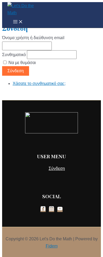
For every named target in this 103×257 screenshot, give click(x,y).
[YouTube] (60, 210)
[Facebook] (43, 210)
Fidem (52, 246)
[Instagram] (51, 210)
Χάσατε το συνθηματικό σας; (39, 83)
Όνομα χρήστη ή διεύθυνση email (33, 37)
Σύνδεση (15, 71)
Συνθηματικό (14, 54)
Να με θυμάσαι (22, 62)
